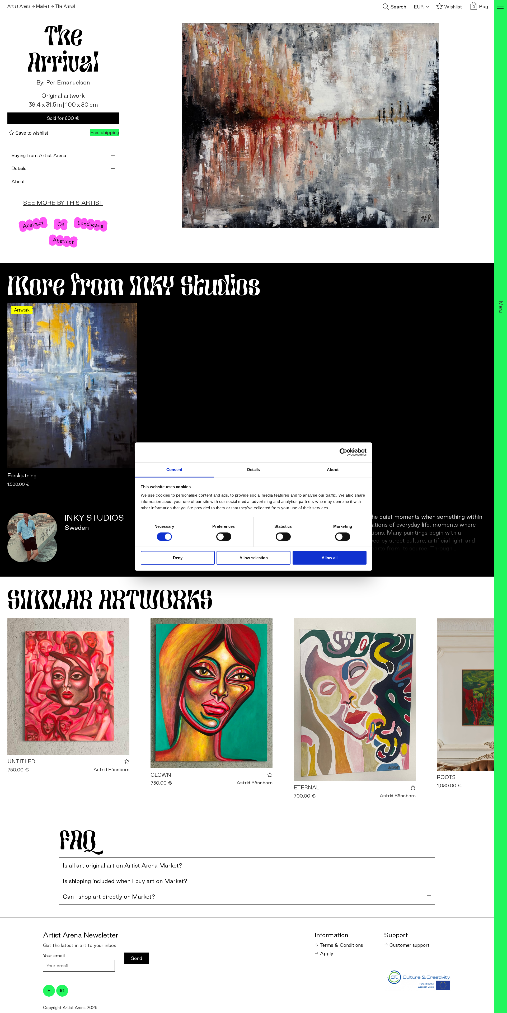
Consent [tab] (174, 469)
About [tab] (333, 469)
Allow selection (254, 557)
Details (18, 168)
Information (331, 934)
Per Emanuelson (68, 82)
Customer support (409, 945)
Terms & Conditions (341, 945)
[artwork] (68, 686)
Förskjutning (21, 475)
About (18, 181)
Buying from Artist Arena (38, 155)
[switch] (223, 537)
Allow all (329, 557)
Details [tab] (253, 469)
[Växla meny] (500, 7)
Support (396, 934)
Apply (326, 953)
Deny (177, 557)
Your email (54, 955)
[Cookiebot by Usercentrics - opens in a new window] (343, 452)
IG (62, 990)
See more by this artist (63, 203)
